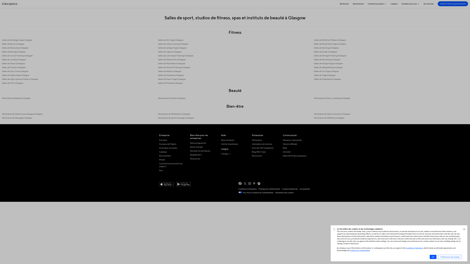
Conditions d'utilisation (414, 248)
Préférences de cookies (450, 257)
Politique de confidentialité (360, 250)
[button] (464, 229)
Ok (433, 257)
